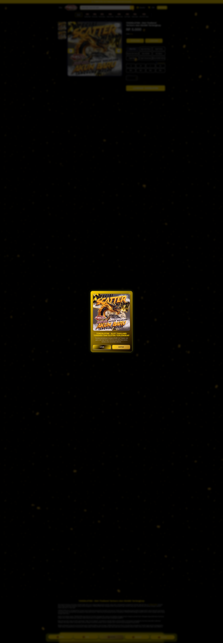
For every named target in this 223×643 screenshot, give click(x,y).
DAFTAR (121, 347)
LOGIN (102, 347)
